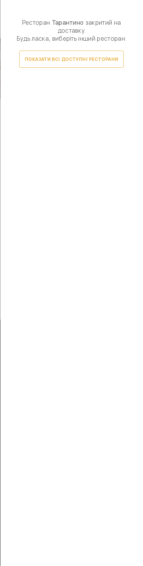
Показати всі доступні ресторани (71, 59)
